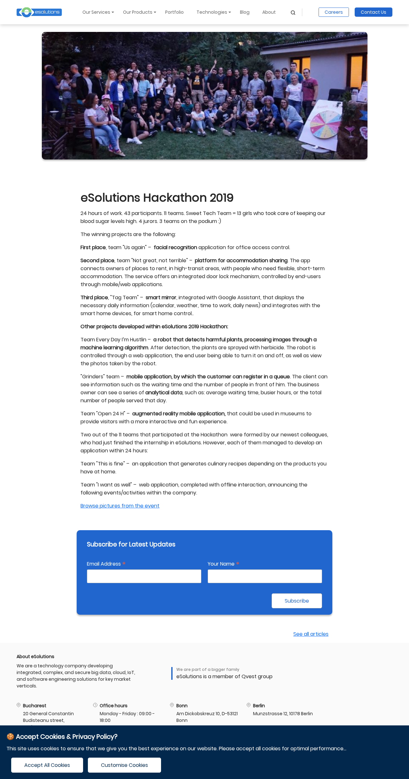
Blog (245, 12)
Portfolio (174, 12)
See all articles (310, 634)
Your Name (223, 563)
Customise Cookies (124, 765)
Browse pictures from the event (120, 505)
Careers (334, 12)
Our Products (137, 12)
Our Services (96, 12)
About (269, 12)
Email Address (106, 563)
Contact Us (373, 12)
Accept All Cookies (47, 765)
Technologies (212, 12)
